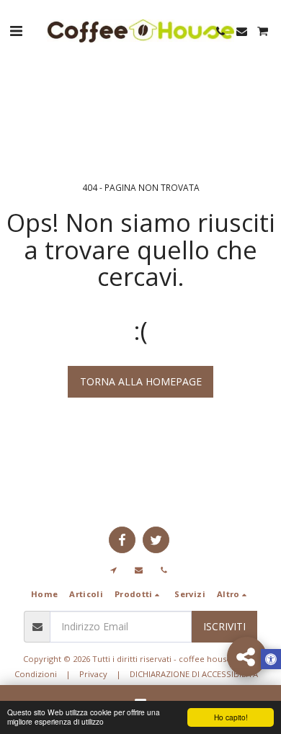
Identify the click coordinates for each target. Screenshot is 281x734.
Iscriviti (224, 626)
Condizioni (35, 673)
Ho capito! (231, 717)
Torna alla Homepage (141, 381)
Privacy (93, 673)
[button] (16, 30)
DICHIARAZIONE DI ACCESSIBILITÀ (194, 673)
